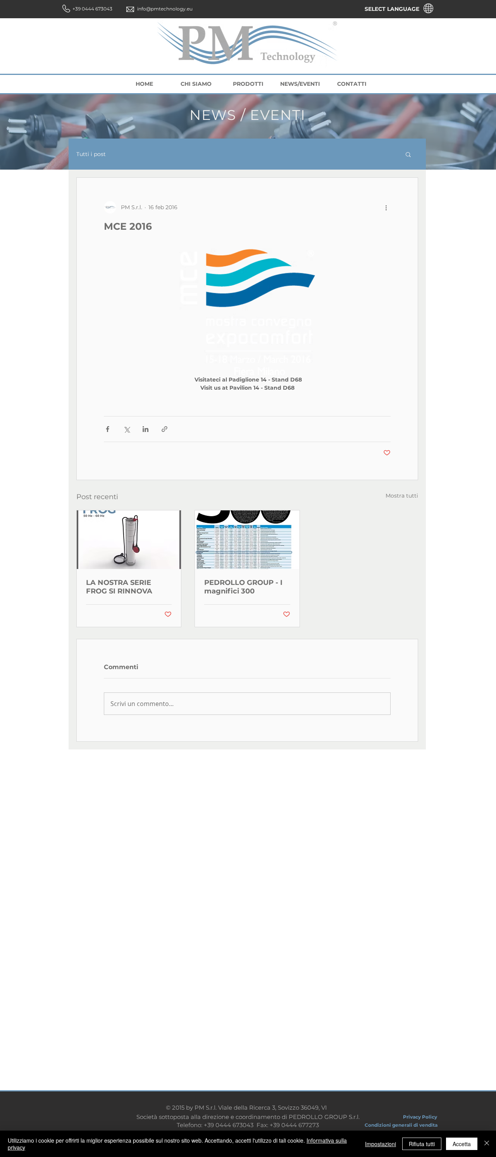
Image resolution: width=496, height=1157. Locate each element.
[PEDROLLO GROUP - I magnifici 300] (247, 539)
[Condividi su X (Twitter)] (126, 429)
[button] (408, 154)
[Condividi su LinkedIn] (145, 429)
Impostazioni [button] (380, 1144)
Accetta (462, 1144)
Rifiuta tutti (422, 1144)
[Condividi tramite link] (164, 429)
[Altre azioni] (386, 207)
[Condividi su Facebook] (107, 429)
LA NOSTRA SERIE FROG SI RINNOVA (119, 586)
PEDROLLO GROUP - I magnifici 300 (243, 586)
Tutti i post (91, 154)
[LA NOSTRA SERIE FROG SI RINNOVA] (129, 539)
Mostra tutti (402, 495)
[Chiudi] (486, 1144)
